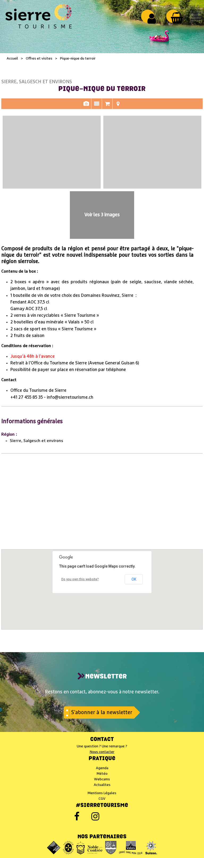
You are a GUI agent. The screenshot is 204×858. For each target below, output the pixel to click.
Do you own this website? (80, 579)
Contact (102, 739)
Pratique (102, 758)
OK (133, 579)
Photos (86, 106)
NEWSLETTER (106, 677)
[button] (177, 18)
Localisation (118, 106)
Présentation (96, 106)
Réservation (107, 106)
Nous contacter (102, 752)
